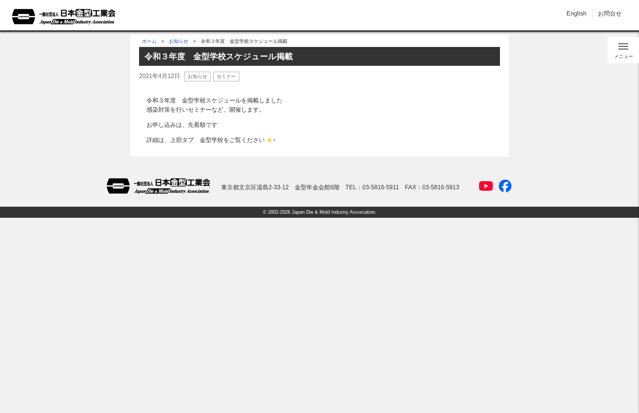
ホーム (149, 41)
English (576, 13)
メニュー (623, 56)
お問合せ (610, 13)
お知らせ (178, 41)
